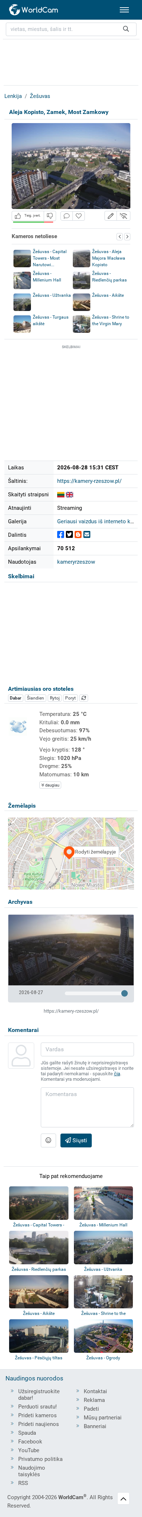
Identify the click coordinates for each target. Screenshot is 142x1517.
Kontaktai (95, 1391)
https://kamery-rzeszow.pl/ (89, 481)
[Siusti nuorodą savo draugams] (86, 534)
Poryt (70, 698)
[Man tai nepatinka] (50, 216)
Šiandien (35, 698)
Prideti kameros (37, 1415)
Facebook (30, 1441)
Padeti (91, 1409)
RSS (23, 1483)
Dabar (15, 698)
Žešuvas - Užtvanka (52, 295)
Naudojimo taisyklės (31, 1471)
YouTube (28, 1450)
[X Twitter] (69, 534)
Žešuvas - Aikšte (108, 295)
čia (117, 1073)
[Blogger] (78, 534)
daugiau (51, 785)
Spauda (27, 1433)
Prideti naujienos (38, 1424)
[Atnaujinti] (83, 698)
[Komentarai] (66, 216)
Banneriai (95, 1426)
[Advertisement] (71, 61)
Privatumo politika (40, 1459)
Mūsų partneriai (103, 1417)
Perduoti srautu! (37, 1406)
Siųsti (79, 1140)
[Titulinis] (34, 10)
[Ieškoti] (126, 29)
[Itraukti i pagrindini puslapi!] (78, 216)
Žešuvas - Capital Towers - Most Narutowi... (50, 258)
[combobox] (71, 29)
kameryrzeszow (76, 562)
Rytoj (55, 698)
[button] (110, 216)
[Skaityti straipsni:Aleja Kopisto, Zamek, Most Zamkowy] (60, 494)
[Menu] (124, 10)
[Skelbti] (60, 534)
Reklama (94, 1400)
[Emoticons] (48, 1140)
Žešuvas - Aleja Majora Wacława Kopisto (108, 258)
